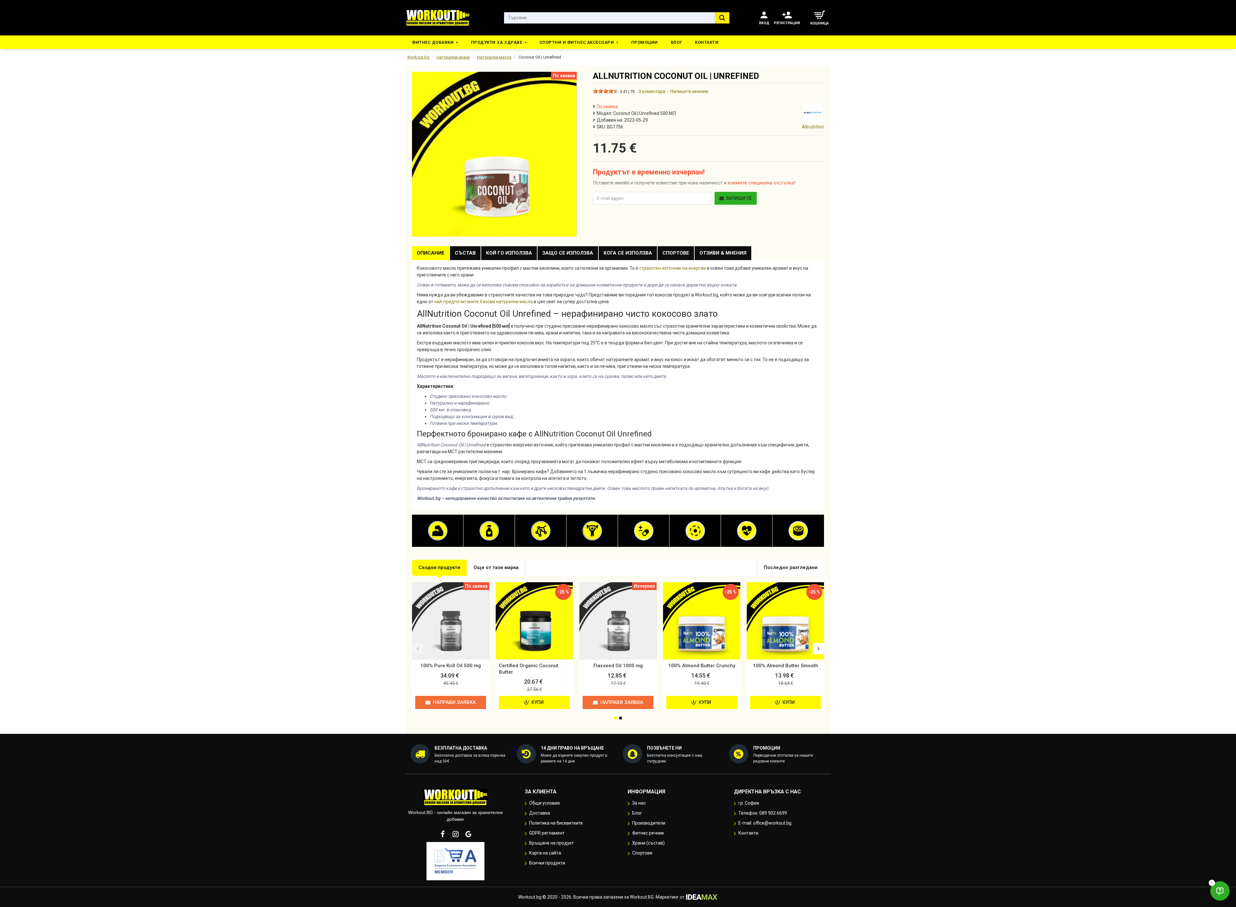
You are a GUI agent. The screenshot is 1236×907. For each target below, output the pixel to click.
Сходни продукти (439, 567)
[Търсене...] (722, 17)
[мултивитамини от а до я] (643, 530)
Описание (431, 253)
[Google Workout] (468, 834)
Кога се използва (628, 253)
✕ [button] (1212, 882)
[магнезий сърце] (695, 530)
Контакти (706, 42)
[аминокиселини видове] (540, 530)
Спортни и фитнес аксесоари (576, 42)
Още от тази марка (496, 567)
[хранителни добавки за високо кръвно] (746, 530)
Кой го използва (509, 253)
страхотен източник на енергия (672, 268)
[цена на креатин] (592, 530)
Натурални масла (494, 57)
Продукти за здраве (496, 42)
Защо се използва (567, 253)
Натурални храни (453, 57)
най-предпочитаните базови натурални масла (483, 301)
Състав (465, 253)
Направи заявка (454, 702)
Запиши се (739, 198)
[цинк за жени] (798, 530)
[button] (417, 648)
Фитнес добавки (433, 42)
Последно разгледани (791, 567)
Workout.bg (418, 57)
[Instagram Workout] (455, 834)
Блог (676, 42)
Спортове (675, 253)
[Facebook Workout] (442, 834)
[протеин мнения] (437, 530)
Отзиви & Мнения (722, 253)
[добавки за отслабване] (489, 530)
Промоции (644, 42)
